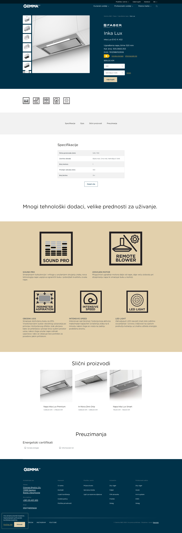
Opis (82, 123)
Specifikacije (70, 123)
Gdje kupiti (137, 2)
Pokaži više (91, 184)
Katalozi (147, 2)
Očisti (129, 73)
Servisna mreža (89, 490)
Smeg (112, 503)
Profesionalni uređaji (123, 6)
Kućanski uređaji (101, 6)
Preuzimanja (112, 123)
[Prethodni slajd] (27, 17)
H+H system (140, 494)
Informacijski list (68, 448)
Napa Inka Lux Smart (122, 407)
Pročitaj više (7, 524)
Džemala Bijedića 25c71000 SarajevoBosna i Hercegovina (32, 490)
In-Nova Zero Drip (86, 407)
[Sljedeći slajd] (27, 71)
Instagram (41, 522)
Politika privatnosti (65, 503)
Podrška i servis (122, 2)
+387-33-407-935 (30, 500)
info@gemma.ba (30, 508)
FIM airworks (114, 494)
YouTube (53, 522)
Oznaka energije (33, 448)
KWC (137, 499)
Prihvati (19, 524)
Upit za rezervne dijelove (93, 494)
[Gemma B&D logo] (32, 6)
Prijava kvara (88, 485)
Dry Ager (113, 485)
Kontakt (61, 490)
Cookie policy (63, 499)
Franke (112, 499)
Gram (138, 490)
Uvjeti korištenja (64, 494)
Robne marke (144, 6)
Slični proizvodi (95, 123)
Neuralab (156, 522)
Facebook (29, 522)
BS (154, 2)
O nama (60, 485)
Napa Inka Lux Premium (54, 407)
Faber (112, 490)
